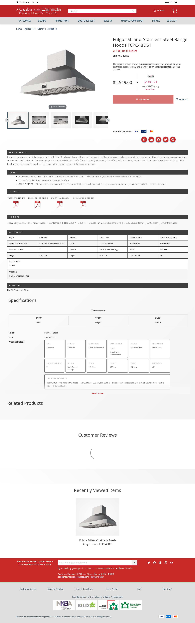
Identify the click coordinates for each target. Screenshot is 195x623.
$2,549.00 (122, 82)
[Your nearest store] (34, 2)
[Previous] (7, 120)
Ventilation (52, 28)
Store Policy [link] (111, 589)
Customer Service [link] (28, 589)
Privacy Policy (97, 576)
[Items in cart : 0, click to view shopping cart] (174, 12)
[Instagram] (166, 562)
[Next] (108, 120)
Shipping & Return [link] (56, 589)
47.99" (39, 320)
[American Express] (168, 616)
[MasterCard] (175, 616)
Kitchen (40, 28)
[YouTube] (171, 562)
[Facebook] (154, 562)
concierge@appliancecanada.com (73, 576)
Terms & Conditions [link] (83, 589)
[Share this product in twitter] (165, 139)
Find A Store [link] (171, 2)
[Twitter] (149, 562)
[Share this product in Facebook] (158, 139)
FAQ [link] (139, 589)
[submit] (134, 562)
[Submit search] (133, 11)
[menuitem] (24, 20)
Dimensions (99, 310)
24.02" (158, 320)
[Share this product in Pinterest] (173, 139)
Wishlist (183, 99)
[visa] (161, 616)
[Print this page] (144, 139)
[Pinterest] (160, 562)
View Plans (150, 89)
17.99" (98, 320)
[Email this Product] (151, 139)
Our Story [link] (167, 589)
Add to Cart (144, 99)
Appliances (30, 28)
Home (19, 28)
